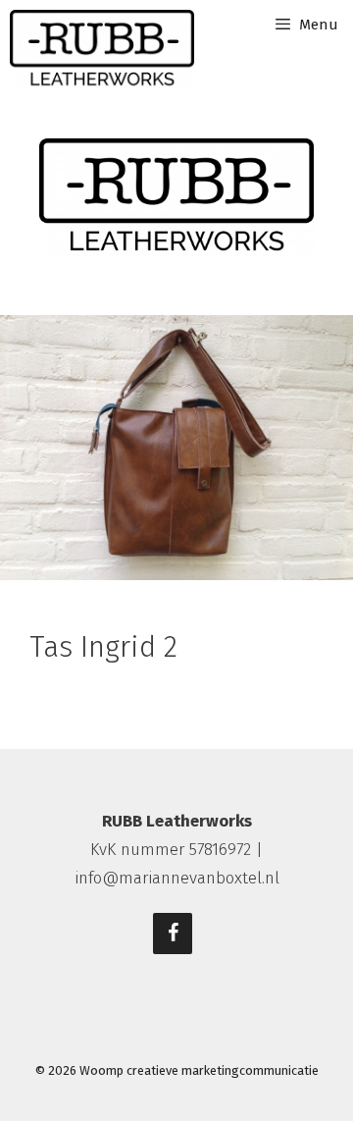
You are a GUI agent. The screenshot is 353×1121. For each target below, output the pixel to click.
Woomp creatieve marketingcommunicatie (199, 1070)
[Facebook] (172, 933)
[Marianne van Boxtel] (102, 49)
